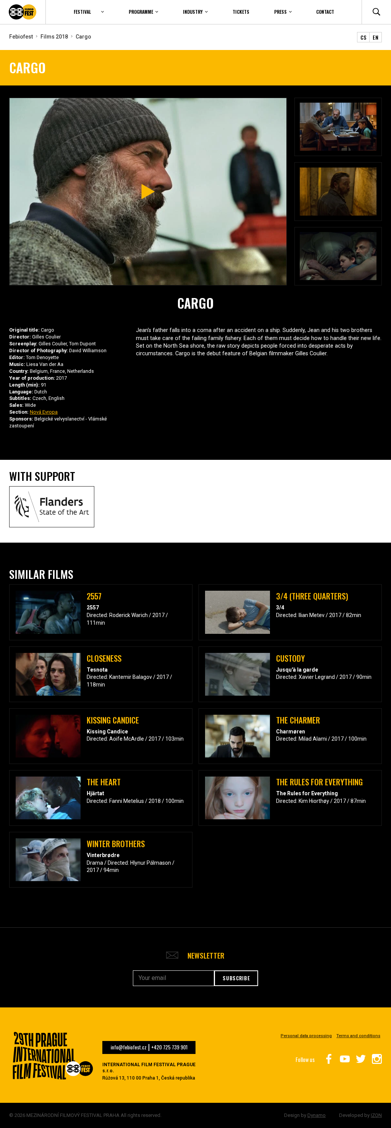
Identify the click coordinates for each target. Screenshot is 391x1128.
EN (375, 37)
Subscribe (236, 978)
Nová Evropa (44, 412)
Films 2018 (54, 37)
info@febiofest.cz (129, 1047)
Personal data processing (306, 1035)
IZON (376, 1115)
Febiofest (21, 37)
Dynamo (316, 1115)
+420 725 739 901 (169, 1047)
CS (363, 37)
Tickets (241, 11)
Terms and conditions (358, 1035)
